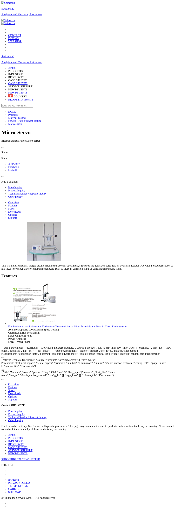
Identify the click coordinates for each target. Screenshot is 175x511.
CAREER (13, 488)
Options (12, 214)
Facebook (13, 166)
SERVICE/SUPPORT (20, 450)
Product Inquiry (16, 414)
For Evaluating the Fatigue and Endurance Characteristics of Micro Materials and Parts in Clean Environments (67, 326)
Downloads (14, 211)
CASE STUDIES (18, 83)
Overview (13, 202)
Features (12, 205)
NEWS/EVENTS (18, 92)
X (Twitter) (14, 163)
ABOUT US (15, 435)
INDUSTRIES (16, 441)
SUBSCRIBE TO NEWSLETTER (20, 459)
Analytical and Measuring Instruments (21, 14)
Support (12, 217)
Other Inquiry (15, 420)
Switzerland (7, 8)
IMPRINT (13, 479)
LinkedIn (13, 170)
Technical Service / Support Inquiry (27, 417)
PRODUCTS (15, 438)
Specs (11, 208)
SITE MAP (14, 492)
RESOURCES (16, 444)
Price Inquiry (15, 411)
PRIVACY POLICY (19, 482)
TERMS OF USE (18, 485)
